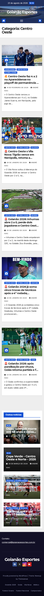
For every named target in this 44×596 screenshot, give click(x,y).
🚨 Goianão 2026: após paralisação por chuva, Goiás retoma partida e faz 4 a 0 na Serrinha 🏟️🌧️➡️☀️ (22, 368)
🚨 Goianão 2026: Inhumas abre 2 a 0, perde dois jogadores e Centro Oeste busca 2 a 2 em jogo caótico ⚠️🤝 (21, 226)
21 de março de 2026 (18, 491)
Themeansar (23, 579)
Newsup (38, 576)
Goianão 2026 (10, 585)
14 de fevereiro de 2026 (18, 87)
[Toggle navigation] (21, 20)
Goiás (33, 359)
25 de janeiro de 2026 (17, 230)
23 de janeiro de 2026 (17, 375)
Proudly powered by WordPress (15, 576)
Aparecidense (10, 69)
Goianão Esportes (22, 12)
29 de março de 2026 (18, 464)
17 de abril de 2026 (17, 436)
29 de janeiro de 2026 (17, 162)
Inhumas (34, 215)
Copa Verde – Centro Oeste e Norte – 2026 (21, 458)
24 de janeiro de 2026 (17, 298)
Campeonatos (36, 591)
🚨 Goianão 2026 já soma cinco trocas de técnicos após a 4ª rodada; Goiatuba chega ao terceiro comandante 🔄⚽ (21, 293)
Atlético (10, 480)
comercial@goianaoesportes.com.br (18, 542)
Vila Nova (34, 147)
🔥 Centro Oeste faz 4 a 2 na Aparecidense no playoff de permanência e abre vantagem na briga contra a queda (21, 83)
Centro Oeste (22, 69)
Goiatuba (34, 283)
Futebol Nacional (22, 591)
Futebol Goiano (10, 72)
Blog (8, 425)
